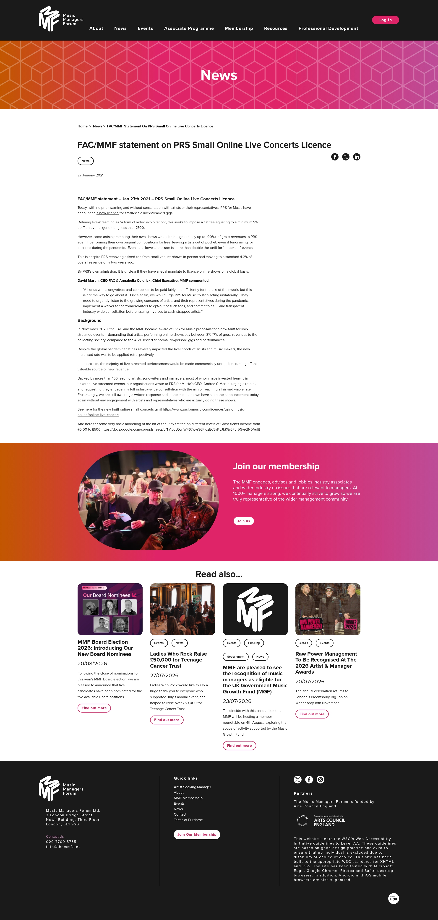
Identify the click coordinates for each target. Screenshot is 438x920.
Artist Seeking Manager (192, 787)
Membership (239, 28)
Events (145, 28)
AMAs (304, 643)
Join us (243, 521)
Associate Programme (189, 28)
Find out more (94, 708)
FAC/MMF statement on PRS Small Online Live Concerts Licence (160, 126)
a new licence (107, 213)
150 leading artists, (127, 378)
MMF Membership (188, 798)
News (120, 28)
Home (83, 126)
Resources (276, 28)
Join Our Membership (196, 834)
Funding (254, 643)
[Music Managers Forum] (61, 799)
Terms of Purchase (188, 819)
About (96, 28)
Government (236, 656)
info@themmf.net (63, 846)
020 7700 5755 (61, 841)
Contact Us (55, 836)
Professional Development (328, 28)
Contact (180, 814)
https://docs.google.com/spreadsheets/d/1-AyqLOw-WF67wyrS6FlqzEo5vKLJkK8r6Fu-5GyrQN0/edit (181, 429)
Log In (385, 20)
